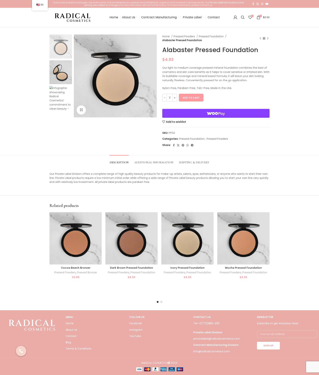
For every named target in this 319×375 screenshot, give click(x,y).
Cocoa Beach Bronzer (75, 268)
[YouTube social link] (267, 3)
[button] (21, 351)
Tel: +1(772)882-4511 (206, 323)
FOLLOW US (137, 317)
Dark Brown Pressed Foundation (131, 268)
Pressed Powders (185, 36)
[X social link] (257, 3)
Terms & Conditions (78, 348)
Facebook (135, 323)
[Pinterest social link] (183, 145)
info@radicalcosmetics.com (211, 351)
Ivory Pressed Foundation (187, 268)
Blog (68, 342)
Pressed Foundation (211, 36)
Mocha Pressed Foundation (243, 268)
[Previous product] (260, 38)
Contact (71, 336)
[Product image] (75, 238)
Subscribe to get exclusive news (277, 323)
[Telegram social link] (192, 145)
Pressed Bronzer (87, 272)
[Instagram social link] (262, 3)
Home (166, 36)
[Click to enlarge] (81, 110)
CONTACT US (202, 317)
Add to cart (191, 97)
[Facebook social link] (253, 3)
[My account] (235, 17)
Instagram (136, 330)
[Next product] (268, 38)
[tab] (119, 160)
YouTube (135, 336)
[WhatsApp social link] (187, 145)
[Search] (242, 17)
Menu (69, 317)
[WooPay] (216, 113)
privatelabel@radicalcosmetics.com (216, 338)
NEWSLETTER (265, 317)
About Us (71, 330)
